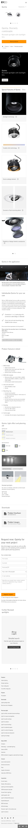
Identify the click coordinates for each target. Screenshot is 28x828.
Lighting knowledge (5, 735)
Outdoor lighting (4, 683)
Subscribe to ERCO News (6, 773)
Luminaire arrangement (17, 468)
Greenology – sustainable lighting (8, 746)
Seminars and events (5, 764)
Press (2, 767)
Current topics (4, 781)
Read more (5, 80)
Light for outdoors (5, 721)
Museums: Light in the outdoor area (8, 809)
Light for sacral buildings (6, 724)
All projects (3, 695)
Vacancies (3, 752)
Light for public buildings (6, 719)
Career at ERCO (4, 749)
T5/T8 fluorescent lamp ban (6, 789)
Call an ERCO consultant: (12, 340)
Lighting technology (7, 468)
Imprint (13, 821)
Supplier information (5, 770)
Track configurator (5, 686)
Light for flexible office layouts (7, 798)
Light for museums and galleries (7, 716)
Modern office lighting (6, 784)
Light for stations (4, 811)
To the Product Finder (14, 647)
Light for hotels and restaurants (7, 733)
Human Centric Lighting (6, 792)
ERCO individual (4, 803)
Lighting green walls (5, 795)
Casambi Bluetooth (5, 800)
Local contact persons (5, 762)
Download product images (14, 524)
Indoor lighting (4, 680)
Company (3, 744)
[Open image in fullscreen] (26, 267)
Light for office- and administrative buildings (10, 713)
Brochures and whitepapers (6, 705)
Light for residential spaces (6, 727)
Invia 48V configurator (5, 688)
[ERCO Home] (4, 2)
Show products (14, 41)
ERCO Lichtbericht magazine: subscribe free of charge (12, 755)
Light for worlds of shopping (7, 730)
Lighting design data (5, 702)
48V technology (4, 806)
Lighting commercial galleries (7, 786)
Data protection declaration (10, 601)
